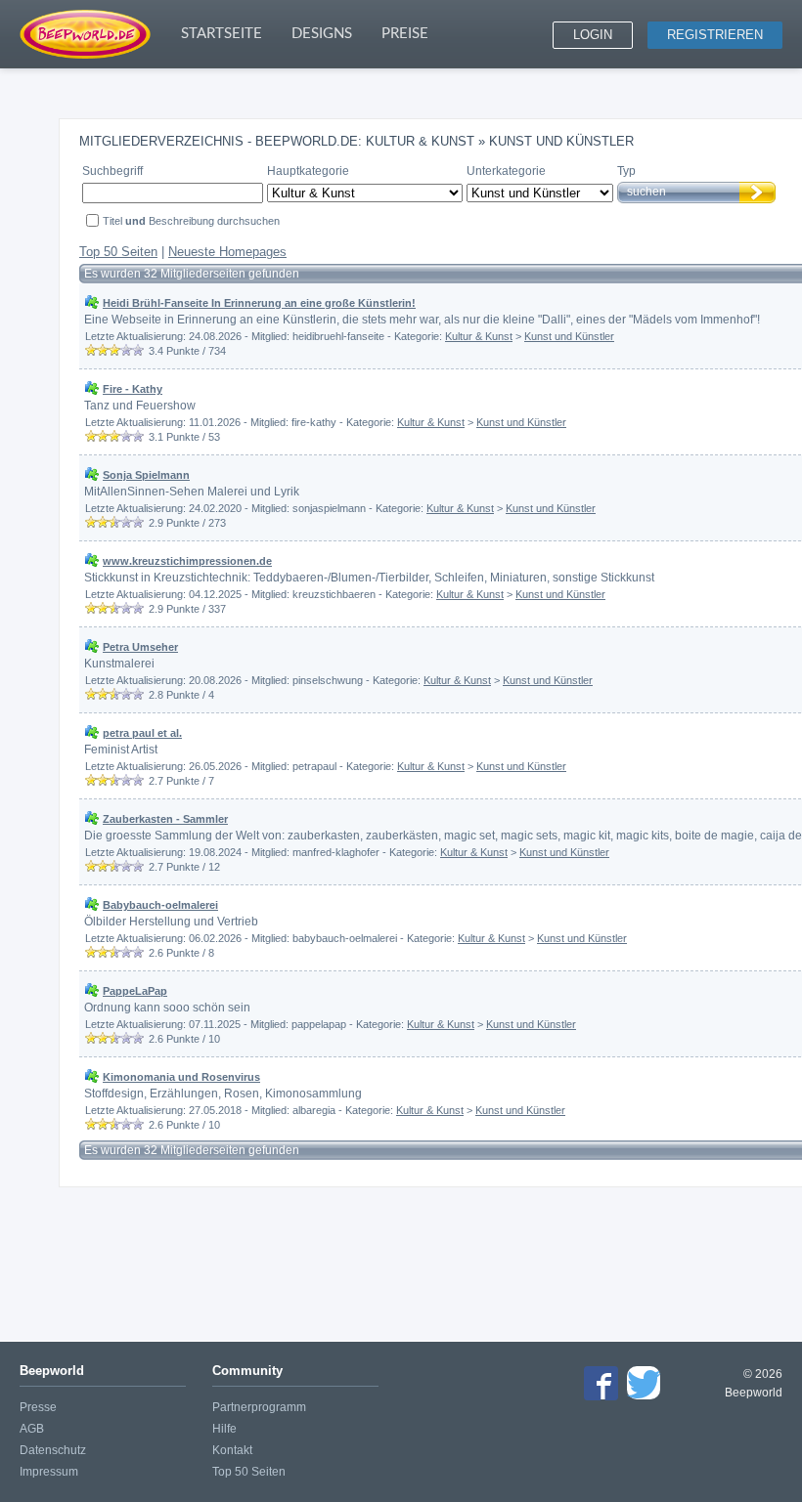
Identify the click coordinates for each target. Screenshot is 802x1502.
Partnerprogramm (259, 1407)
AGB (32, 1429)
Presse (38, 1407)
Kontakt (232, 1450)
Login (592, 34)
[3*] (114, 350)
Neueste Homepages (227, 251)
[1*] (91, 350)
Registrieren (715, 34)
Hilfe (224, 1429)
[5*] (138, 350)
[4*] (126, 350)
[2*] (103, 350)
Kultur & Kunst (478, 336)
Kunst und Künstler (569, 336)
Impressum (49, 1472)
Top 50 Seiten (118, 251)
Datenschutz (53, 1450)
